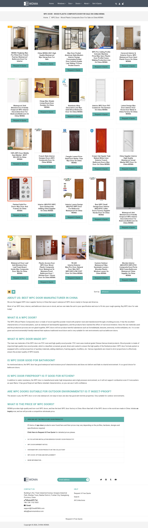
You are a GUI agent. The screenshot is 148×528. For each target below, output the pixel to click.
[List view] (13, 292)
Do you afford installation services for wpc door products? (51, 439)
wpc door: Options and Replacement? (42, 455)
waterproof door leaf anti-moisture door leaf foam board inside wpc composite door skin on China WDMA (19, 268)
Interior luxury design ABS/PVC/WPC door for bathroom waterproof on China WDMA (74, 208)
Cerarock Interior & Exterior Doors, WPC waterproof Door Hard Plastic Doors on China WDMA (128, 57)
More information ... (35, 460)
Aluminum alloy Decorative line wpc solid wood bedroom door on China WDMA (74, 109)
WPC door (34, 343)
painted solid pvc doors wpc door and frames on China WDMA (19, 207)
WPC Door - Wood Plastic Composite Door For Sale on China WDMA (77, 18)
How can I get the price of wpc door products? (45, 419)
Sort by (96, 292)
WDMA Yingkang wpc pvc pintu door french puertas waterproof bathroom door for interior (19, 57)
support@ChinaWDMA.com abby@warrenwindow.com (34, 508)
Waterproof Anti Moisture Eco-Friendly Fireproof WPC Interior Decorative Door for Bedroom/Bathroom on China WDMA (20, 111)
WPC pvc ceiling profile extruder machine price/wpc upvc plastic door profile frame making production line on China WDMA (101, 57)
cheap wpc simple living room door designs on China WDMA (47, 104)
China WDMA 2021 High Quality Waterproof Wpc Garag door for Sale (47, 56)
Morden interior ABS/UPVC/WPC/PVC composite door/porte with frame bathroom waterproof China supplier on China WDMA (128, 269)
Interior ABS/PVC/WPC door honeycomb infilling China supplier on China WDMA (47, 207)
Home (45, 18)
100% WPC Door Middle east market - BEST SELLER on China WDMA (20, 156)
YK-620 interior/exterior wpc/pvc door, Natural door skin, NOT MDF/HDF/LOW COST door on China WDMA (74, 268)
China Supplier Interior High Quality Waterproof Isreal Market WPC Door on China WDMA (128, 160)
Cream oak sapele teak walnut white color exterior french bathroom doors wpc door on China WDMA (101, 160)
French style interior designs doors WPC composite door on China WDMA (47, 159)
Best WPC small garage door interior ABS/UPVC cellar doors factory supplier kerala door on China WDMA (101, 209)
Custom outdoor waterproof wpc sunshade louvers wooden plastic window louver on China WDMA (101, 268)
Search (76, 497)
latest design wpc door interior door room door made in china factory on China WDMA (128, 110)
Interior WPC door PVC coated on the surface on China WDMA (101, 108)
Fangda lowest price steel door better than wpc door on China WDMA (74, 159)
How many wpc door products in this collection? (46, 450)
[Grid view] (9, 292)
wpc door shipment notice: (38, 444)
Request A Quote (19, 66)
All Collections (79, 500)
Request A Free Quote (82, 493)
